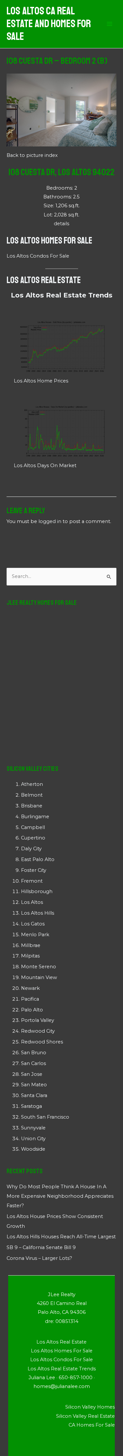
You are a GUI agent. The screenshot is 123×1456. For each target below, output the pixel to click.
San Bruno (33, 1053)
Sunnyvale (33, 1128)
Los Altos (32, 902)
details (61, 224)
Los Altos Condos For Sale (38, 256)
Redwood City (38, 1031)
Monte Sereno (38, 967)
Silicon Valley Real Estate (85, 1416)
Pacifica (30, 999)
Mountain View (39, 977)
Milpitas (30, 956)
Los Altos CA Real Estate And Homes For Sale (49, 24)
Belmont (32, 795)
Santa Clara (34, 1095)
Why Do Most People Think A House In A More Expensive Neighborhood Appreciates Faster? (60, 1196)
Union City (33, 1139)
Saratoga (31, 1106)
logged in (49, 521)
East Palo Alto (37, 859)
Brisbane (31, 806)
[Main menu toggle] (109, 24)
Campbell (33, 827)
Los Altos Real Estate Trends (62, 295)
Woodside (33, 1149)
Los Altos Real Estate (44, 280)
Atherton (32, 784)
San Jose (31, 1074)
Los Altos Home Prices (41, 381)
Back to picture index (32, 155)
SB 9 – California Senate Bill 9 (41, 1247)
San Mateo (34, 1085)
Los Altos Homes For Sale (49, 240)
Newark (30, 988)
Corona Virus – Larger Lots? (39, 1258)
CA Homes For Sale (92, 1425)
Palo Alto (32, 1010)
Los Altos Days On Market (45, 465)
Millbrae (30, 945)
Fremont (32, 881)
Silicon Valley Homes (90, 1407)
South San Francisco (45, 1117)
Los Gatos (33, 924)
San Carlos (33, 1063)
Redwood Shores (42, 1042)
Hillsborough (36, 891)
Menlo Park (35, 935)
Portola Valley (37, 1020)
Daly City (31, 849)
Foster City (33, 870)
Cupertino (33, 838)
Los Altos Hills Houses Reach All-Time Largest (61, 1237)
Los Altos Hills (37, 913)
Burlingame (35, 817)
